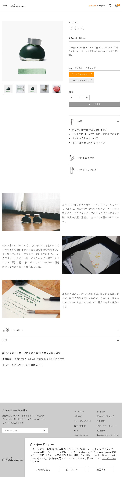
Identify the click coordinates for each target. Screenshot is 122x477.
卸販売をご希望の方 (105, 416)
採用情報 (101, 411)
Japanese (92, 6)
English (102, 6)
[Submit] (44, 430)
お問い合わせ (80, 425)
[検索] (110, 6)
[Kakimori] (18, 5)
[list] (32, 51)
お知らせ (78, 416)
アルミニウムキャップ (81, 81)
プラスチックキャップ (81, 74)
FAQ (76, 430)
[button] (117, 6)
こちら (39, 365)
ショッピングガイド (83, 421)
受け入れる (72, 469)
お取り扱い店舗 (81, 435)
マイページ (79, 411)
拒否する (101, 469)
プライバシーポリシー (106, 425)
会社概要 (101, 421)
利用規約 (101, 430)
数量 (71, 92)
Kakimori (73, 22)
